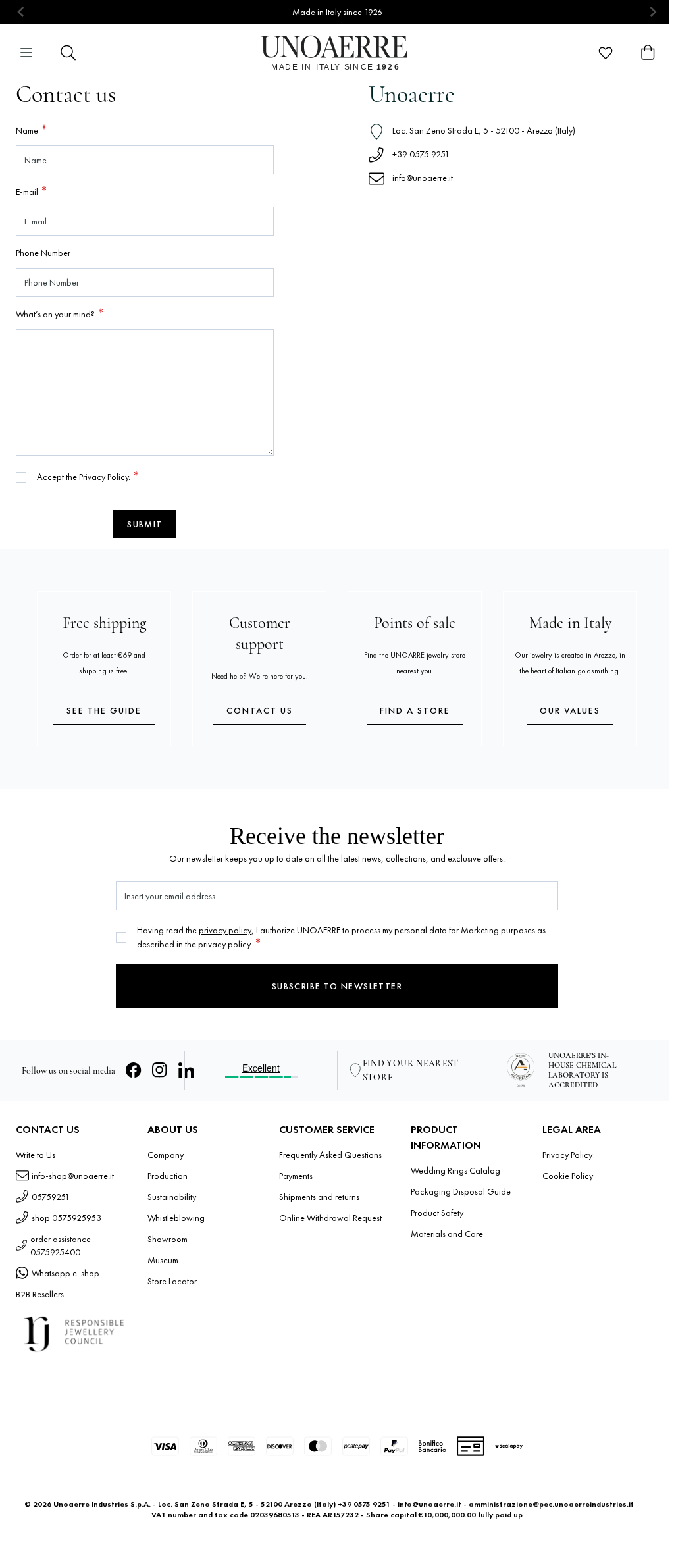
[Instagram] (160, 1070)
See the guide (104, 710)
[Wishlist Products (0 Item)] (605, 52)
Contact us (259, 710)
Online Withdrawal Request (330, 1218)
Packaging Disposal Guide (461, 1191)
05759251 (51, 1197)
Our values (570, 710)
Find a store (415, 710)
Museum (162, 1260)
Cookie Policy (567, 1176)
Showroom (167, 1239)
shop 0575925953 (66, 1218)
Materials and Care (447, 1234)
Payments (296, 1176)
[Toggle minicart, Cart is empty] (647, 52)
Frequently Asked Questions (330, 1155)
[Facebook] (134, 1070)
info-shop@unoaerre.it (73, 1176)
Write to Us (35, 1155)
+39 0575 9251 (421, 154)
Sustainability (171, 1197)
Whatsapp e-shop (65, 1273)
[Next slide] (652, 12)
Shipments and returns (319, 1197)
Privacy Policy (103, 477)
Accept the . (84, 477)
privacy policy (225, 930)
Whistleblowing (176, 1218)
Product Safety (437, 1212)
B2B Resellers (40, 1294)
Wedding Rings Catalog (455, 1170)
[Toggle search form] (68, 52)
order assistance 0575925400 (60, 1245)
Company (165, 1155)
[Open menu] (26, 53)
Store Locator (172, 1281)
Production (167, 1176)
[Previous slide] (21, 12)
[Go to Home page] (337, 52)
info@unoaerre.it (422, 178)
